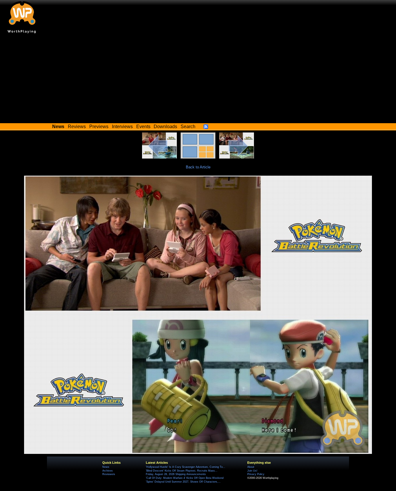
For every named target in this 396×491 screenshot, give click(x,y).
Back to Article (198, 167)
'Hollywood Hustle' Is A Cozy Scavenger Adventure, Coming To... (185, 466)
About (250, 466)
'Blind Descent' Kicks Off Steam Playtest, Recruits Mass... (181, 470)
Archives (107, 470)
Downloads (165, 126)
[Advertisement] (198, 79)
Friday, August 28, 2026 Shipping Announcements (176, 474)
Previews (98, 126)
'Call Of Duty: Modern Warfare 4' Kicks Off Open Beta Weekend (185, 478)
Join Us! (252, 470)
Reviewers (108, 474)
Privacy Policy (255, 474)
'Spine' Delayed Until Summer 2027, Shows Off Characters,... (183, 481)
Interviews (122, 126)
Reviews (77, 126)
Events (143, 126)
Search (188, 126)
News (105, 466)
